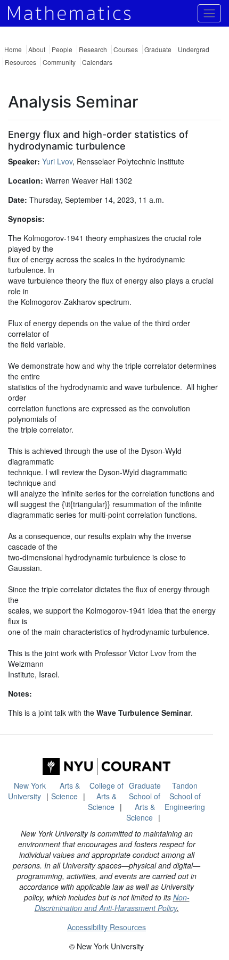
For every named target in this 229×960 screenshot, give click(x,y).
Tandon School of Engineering (185, 796)
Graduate (157, 49)
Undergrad (193, 49)
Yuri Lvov (57, 161)
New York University (27, 790)
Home (13, 49)
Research (93, 49)
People (62, 49)
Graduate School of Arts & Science (143, 801)
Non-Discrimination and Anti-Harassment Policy (112, 902)
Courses (125, 49)
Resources (20, 62)
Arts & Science (65, 790)
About (36, 49)
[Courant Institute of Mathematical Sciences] (106, 766)
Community (59, 62)
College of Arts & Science (106, 796)
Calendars (97, 62)
